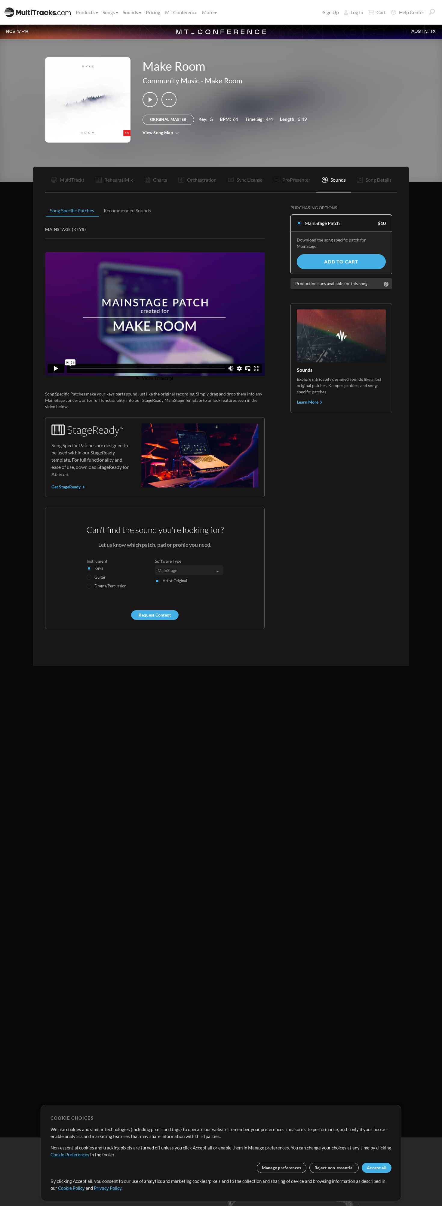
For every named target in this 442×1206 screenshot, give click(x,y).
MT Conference (181, 12)
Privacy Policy (107, 1188)
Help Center (411, 12)
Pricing (153, 12)
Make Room (223, 80)
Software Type (168, 561)
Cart (381, 12)
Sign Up (331, 12)
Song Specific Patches (72, 210)
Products (85, 12)
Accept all (376, 1167)
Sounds (130, 12)
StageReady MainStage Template (172, 400)
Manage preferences (281, 1167)
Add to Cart (341, 261)
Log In (357, 12)
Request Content (155, 614)
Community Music (171, 80)
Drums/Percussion (110, 585)
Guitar (100, 577)
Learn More (308, 402)
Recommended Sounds (127, 210)
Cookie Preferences (70, 1154)
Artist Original (175, 580)
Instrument (97, 561)
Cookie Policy (71, 1188)
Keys (98, 568)
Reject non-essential (334, 1167)
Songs (109, 12)
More (207, 12)
